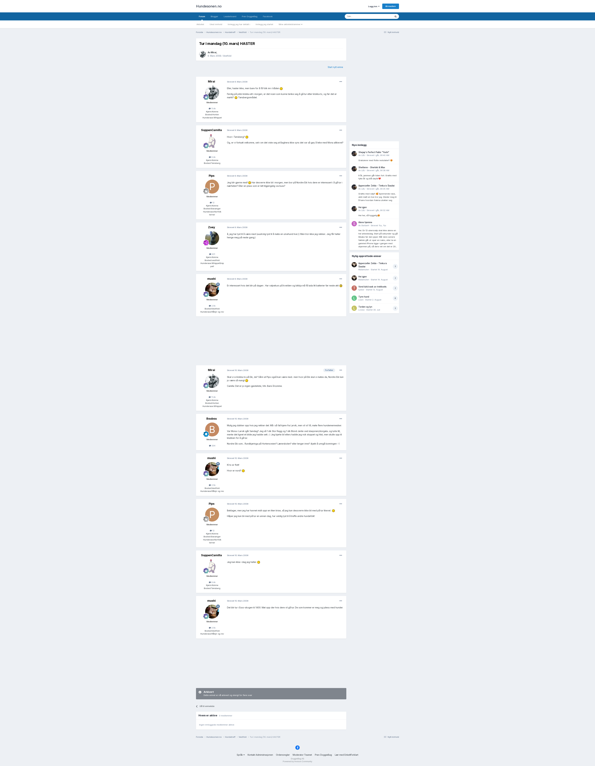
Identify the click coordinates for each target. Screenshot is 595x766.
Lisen (361, 299)
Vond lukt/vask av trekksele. (372, 286)
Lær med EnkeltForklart (346, 754)
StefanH (365, 225)
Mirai (213, 52)
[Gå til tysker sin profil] (354, 288)
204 (213, 445)
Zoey (211, 227)
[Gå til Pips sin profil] (212, 187)
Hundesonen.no (209, 6)
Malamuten (363, 269)
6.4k (213, 157)
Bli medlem (391, 6)
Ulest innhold (216, 24)
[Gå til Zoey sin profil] (212, 238)
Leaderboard (230, 16)
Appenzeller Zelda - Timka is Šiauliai (376, 185)
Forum (202, 16)
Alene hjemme (365, 222)
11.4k (213, 108)
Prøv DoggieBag (249, 16)
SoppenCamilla (211, 130)
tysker (361, 289)
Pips (211, 175)
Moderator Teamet (302, 754)
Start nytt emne (335, 67)
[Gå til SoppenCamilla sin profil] (212, 141)
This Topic (383, 16)
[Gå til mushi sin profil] (212, 290)
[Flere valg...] (341, 82)
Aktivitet (200, 24)
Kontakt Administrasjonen (260, 754)
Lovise (361, 310)
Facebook (268, 16)
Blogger (214, 16)
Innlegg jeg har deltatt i (239, 24)
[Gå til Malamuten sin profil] (354, 264)
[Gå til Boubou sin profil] (212, 429)
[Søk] (395, 16)
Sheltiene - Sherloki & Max (371, 167)
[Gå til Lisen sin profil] (354, 298)
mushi (211, 278)
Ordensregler (283, 754)
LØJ (363, 155)
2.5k (213, 305)
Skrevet (378, 155)
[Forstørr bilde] (281, 88)
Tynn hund (363, 297)
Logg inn (373, 6)
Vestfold (227, 55)
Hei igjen (362, 207)
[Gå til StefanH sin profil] (354, 223)
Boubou (211, 418)
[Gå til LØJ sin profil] (354, 153)
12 (213, 202)
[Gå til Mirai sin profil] (202, 54)
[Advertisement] (271, 341)
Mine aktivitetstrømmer (290, 24)
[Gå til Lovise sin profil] (354, 308)
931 (213, 254)
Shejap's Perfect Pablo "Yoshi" (373, 152)
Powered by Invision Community (297, 761)
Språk (240, 754)
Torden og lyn (365, 307)
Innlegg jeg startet (264, 24)
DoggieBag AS (297, 758)
